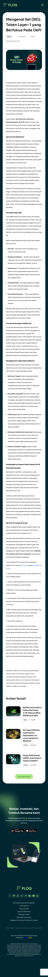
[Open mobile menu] (42, 5)
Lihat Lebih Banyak (24, 776)
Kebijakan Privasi (24, 914)
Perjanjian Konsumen (24, 917)
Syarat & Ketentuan (24, 911)
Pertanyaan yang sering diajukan (24, 903)
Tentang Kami (24, 906)
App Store (24, 565)
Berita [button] (25, 719)
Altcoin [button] (9, 36)
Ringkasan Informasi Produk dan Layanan (24, 920)
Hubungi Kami (24, 908)
